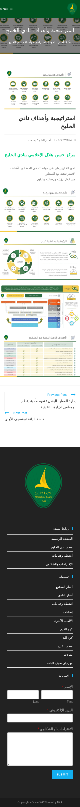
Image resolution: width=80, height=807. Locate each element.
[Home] (69, 42)
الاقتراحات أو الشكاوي (55, 729)
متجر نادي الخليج (62, 547)
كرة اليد (68, 637)
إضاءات (32, 140)
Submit (62, 774)
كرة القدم (66, 629)
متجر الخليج (65, 646)
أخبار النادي (44, 140)
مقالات (68, 654)
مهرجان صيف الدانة (60, 663)
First (70, 701)
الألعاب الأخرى (63, 621)
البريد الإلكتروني (60, 710)
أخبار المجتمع (64, 587)
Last (36, 701)
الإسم (67, 687)
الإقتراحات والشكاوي (59, 564)
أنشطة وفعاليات (62, 555)
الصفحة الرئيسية (62, 538)
